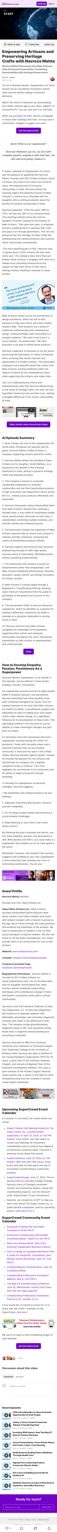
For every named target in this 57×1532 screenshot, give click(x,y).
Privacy (27, 1519)
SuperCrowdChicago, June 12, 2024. (26, 1177)
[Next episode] (8, 36)
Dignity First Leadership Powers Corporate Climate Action (29, 1464)
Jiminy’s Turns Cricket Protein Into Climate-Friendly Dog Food (30, 1423)
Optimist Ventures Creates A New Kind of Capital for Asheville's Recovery (33, 1484)
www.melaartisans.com (25, 951)
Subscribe (42, 4)
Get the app (39, 1524)
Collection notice (43, 1519)
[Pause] (3, 36)
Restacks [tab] (19, 1377)
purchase (18, 116)
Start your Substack (23, 1524)
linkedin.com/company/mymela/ (30, 957)
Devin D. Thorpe (8, 77)
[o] (6, 1415)
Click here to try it (24, 1211)
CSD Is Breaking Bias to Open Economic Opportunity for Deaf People (32, 1413)
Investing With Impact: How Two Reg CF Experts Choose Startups (32, 1433)
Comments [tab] (8, 1377)
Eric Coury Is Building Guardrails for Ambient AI (30, 1474)
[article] (28, 1415)
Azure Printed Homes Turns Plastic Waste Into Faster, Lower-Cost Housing (33, 1443)
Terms (33, 1519)
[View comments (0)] (21, 1528)
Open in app (13, 44)
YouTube (47, 109)
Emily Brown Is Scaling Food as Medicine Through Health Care (32, 1453)
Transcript (34, 44)
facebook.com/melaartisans (17, 967)
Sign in (51, 4)
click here (22, 1312)
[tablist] (13, 1376)
